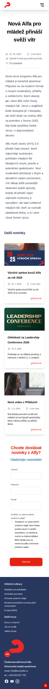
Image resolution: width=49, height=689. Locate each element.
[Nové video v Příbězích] (24, 384)
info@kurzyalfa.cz (19, 671)
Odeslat (26, 562)
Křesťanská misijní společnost (20, 666)
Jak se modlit (10, 627)
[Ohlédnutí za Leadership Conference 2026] (24, 319)
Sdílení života (10, 631)
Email (14, 500)
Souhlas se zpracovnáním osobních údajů (22, 516)
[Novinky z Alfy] (7, 5)
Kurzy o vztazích (11, 622)
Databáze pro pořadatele (15, 589)
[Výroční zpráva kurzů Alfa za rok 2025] (24, 254)
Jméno (14, 470)
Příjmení (15, 485)
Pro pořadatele (15, 63)
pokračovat (36, 298)
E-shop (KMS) (10, 610)
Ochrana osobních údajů (15, 598)
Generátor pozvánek (13, 594)
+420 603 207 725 (17, 675)
